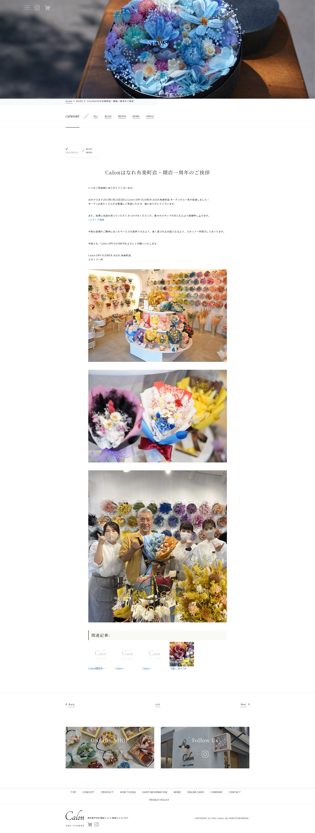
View (110, 754)
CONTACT (235, 792)
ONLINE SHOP (195, 792)
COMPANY (216, 792)
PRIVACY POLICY (159, 799)
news (79, 101)
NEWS (177, 792)
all (96, 116)
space (150, 116)
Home (69, 101)
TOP (73, 792)
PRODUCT (107, 792)
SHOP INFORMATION (154, 792)
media (122, 116)
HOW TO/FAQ (128, 792)
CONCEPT (89, 792)
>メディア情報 (96, 219)
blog (108, 116)
